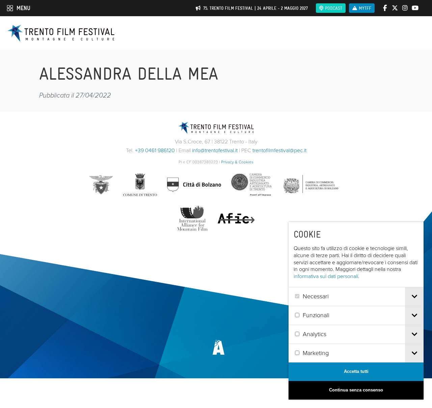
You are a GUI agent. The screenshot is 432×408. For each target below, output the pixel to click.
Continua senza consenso (356, 389)
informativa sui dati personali (326, 276)
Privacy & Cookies (237, 162)
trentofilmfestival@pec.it (279, 150)
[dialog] (356, 311)
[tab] (414, 296)
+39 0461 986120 (155, 150)
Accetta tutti (356, 371)
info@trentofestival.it (215, 150)
